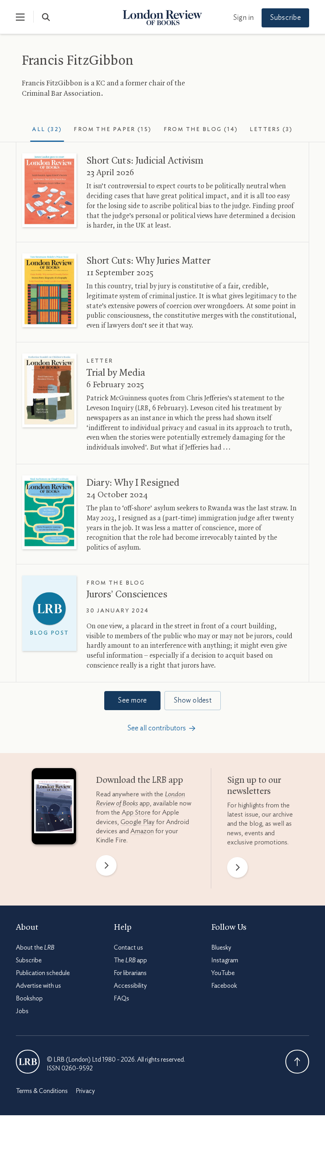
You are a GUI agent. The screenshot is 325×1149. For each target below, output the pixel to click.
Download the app (139, 780)
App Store (136, 812)
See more (132, 700)
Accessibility (130, 986)
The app (130, 960)
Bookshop (29, 998)
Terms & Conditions (42, 1091)
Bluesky (221, 947)
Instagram (224, 960)
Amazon (142, 831)
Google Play (137, 822)
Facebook (224, 986)
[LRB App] (54, 808)
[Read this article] (49, 190)
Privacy (85, 1091)
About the (35, 947)
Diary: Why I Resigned (133, 483)
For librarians (130, 973)
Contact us (128, 947)
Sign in (243, 17)
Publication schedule (43, 973)
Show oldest (193, 700)
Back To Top (297, 1062)
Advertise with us (38, 986)
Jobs (22, 1011)
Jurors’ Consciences (126, 594)
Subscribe (285, 17)
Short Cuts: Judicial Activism (144, 161)
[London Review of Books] (28, 1062)
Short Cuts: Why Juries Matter (148, 261)
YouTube (223, 973)
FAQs (121, 998)
